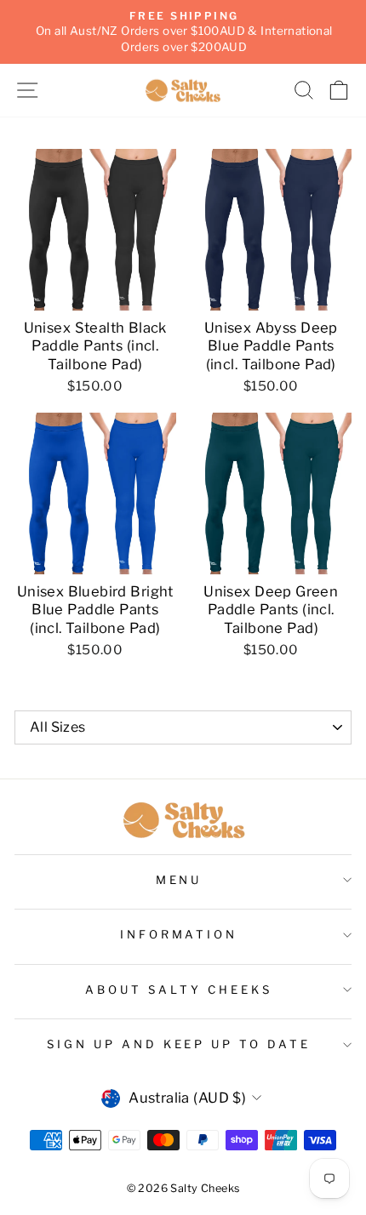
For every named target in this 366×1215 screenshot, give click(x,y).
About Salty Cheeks (178, 989)
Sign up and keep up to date (179, 1044)
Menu (179, 880)
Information (179, 934)
